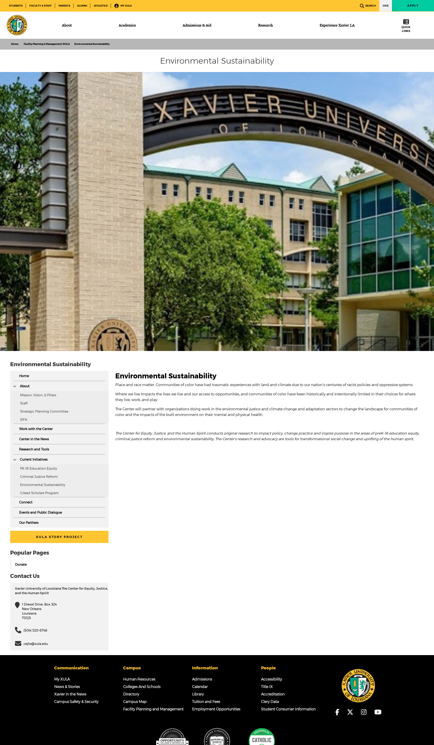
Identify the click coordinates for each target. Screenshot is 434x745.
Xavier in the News (70, 694)
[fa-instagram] (365, 712)
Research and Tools (34, 449)
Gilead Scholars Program (39, 493)
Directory (131, 694)
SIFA (23, 420)
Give (386, 5)
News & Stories (67, 687)
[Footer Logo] (358, 685)
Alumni (82, 5)
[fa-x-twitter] (351, 712)
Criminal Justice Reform (39, 477)
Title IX (267, 687)
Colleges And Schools (141, 687)
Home (14, 44)
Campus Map (135, 701)
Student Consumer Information (288, 709)
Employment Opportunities (216, 709)
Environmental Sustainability (42, 485)
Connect (26, 502)
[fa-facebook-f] (338, 712)
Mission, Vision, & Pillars (38, 395)
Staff (24, 403)
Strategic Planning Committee (44, 411)
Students (16, 5)
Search (370, 5)
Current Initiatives (33, 459)
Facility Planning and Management (153, 709)
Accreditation (273, 694)
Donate (21, 564)
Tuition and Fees (206, 701)
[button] (14, 386)
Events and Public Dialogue (40, 512)
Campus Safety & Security (76, 701)
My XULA (126, 5)
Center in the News (34, 439)
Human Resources (139, 679)
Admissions (202, 679)
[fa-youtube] (377, 712)
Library (198, 694)
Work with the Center (36, 429)
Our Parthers (28, 523)
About (25, 386)
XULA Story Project (59, 537)
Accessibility (271, 679)
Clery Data (270, 701)
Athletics (101, 5)
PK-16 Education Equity (38, 468)
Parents (64, 5)
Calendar (200, 687)
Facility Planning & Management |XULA (47, 44)
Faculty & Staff (40, 5)
